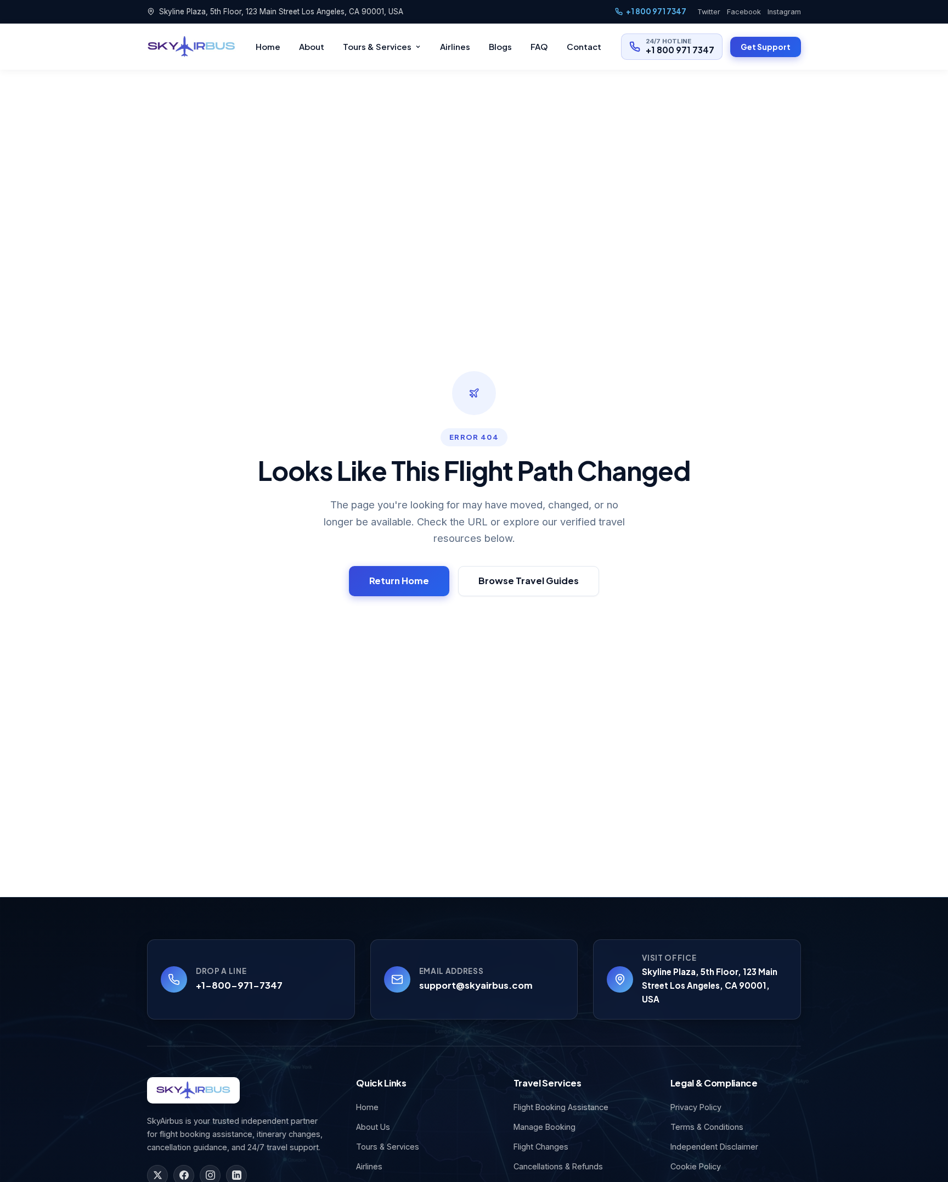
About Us (373, 1126)
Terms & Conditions (706, 1126)
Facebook (744, 12)
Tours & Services (377, 46)
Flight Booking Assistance (561, 1107)
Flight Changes (541, 1146)
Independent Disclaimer (714, 1146)
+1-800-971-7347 (239, 985)
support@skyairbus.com (476, 985)
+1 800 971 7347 (656, 11)
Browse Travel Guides (528, 580)
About (311, 46)
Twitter (708, 12)
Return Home (399, 580)
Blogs (500, 46)
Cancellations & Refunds (558, 1166)
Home (268, 46)
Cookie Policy (695, 1166)
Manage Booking (544, 1126)
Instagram (784, 12)
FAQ (539, 46)
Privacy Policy (695, 1107)
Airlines (455, 46)
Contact (584, 46)
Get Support (766, 47)
